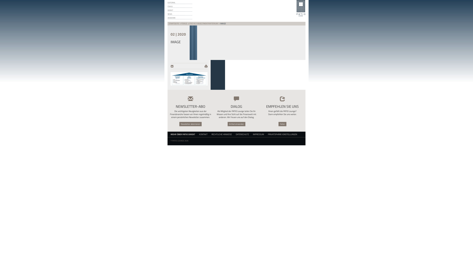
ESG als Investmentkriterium (203, 23)
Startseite (174, 23)
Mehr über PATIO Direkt (183, 134)
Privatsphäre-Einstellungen (282, 134)
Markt (170, 10)
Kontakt (203, 134)
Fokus (170, 6)
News (170, 14)
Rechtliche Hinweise (221, 134)
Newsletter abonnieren (190, 124)
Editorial (171, 2)
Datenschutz (242, 134)
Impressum (258, 134)
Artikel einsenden (236, 124)
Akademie (172, 18)
